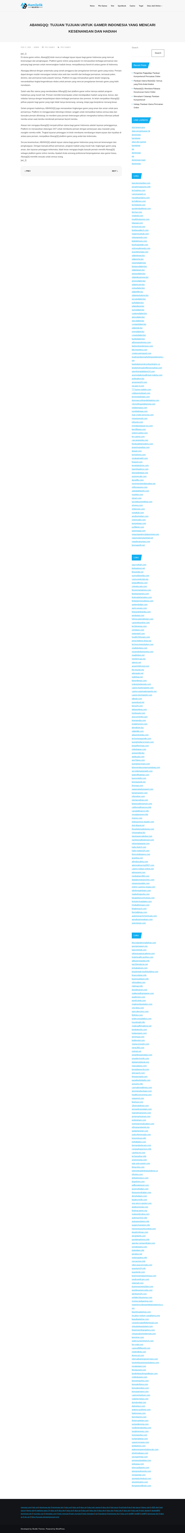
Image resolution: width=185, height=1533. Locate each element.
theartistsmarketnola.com (143, 829)
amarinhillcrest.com (140, 666)
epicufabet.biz (138, 321)
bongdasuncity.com (140, 1069)
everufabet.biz (138, 332)
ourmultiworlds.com (140, 576)
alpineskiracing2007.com (143, 865)
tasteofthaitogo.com (140, 775)
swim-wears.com (139, 608)
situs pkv (105, 1507)
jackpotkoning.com (140, 1424)
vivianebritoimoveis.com (142, 652)
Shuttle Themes (38, 1529)
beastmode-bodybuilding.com (145, 972)
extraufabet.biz (138, 288)
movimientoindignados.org (143, 484)
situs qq (68, 1507)
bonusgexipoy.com (140, 1391)
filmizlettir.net (137, 572)
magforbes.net (138, 655)
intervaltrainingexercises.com (145, 1359)
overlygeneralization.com (143, 1124)
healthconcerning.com (142, 1095)
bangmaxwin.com (139, 793)
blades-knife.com (139, 1200)
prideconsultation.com (141, 1019)
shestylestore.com (140, 1482)
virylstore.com (138, 630)
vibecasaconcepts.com (142, 1265)
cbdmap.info (137, 986)
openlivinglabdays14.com (143, 371)
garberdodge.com (139, 604)
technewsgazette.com (141, 738)
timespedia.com (139, 720)
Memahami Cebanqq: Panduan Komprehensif (146, 98)
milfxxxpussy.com (139, 487)
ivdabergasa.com (139, 408)
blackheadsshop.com (141, 1312)
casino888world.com (141, 1348)
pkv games (66, 47)
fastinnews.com (139, 1413)
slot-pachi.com (138, 1073)
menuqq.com (26, 1507)
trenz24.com (137, 706)
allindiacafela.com (140, 862)
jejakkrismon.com (139, 724)
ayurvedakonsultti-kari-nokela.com (147, 375)
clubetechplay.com (140, 1399)
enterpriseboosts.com (141, 684)
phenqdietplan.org (140, 473)
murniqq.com (38, 1514)
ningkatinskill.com (140, 458)
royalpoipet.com (139, 1366)
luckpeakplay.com (140, 1439)
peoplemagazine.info (141, 187)
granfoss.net (137, 858)
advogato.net (137, 673)
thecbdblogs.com (139, 912)
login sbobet (145, 1510)
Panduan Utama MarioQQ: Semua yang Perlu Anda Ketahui (148, 82)
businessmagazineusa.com (144, 1276)
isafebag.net (137, 677)
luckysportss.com (139, 1435)
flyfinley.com (137, 1015)
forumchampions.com (141, 590)
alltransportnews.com (141, 342)
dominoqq (136, 135)
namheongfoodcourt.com (143, 840)
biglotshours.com (139, 241)
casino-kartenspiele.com (143, 688)
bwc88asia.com (139, 429)
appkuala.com (138, 757)
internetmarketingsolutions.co (145, 1171)
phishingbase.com (140, 1453)
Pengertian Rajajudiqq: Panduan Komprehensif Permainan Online (147, 74)
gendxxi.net (137, 1254)
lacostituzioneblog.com (142, 502)
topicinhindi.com (139, 950)
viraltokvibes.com (139, 648)
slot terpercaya (138, 127)
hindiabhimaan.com (140, 905)
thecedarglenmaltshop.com (144, 943)
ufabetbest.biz (138, 306)
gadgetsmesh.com (140, 1131)
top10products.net (140, 964)
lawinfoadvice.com (140, 469)
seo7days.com (138, 760)
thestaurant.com (139, 1370)
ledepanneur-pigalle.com (143, 822)
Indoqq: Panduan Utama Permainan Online (148, 106)
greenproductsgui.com (142, 1091)
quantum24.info (139, 1268)
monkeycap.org (138, 659)
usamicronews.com (140, 1442)
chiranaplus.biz (138, 832)
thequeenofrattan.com (141, 1192)
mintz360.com (138, 1048)
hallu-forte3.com (139, 847)
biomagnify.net (138, 545)
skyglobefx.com (139, 1236)
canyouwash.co (139, 194)
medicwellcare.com (140, 1279)
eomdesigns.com (139, 1247)
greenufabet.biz (139, 281)
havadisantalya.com (141, 198)
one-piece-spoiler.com (142, 1203)
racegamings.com (140, 1457)
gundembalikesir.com (141, 208)
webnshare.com (139, 1120)
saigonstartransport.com (142, 789)
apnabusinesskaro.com (142, 919)
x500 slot (154, 1507)
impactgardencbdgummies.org (145, 534)
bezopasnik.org (138, 782)
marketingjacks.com (141, 894)
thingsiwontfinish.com (141, 1486)
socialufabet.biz (139, 299)
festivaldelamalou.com (142, 597)
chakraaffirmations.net (141, 1026)
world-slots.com (139, 1000)
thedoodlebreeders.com (142, 444)
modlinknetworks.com (141, 1428)
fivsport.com (137, 462)
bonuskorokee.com (140, 1388)
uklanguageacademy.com (143, 953)
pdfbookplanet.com (140, 1185)
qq (133, 149)
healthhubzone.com (140, 219)
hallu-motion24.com (140, 851)
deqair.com (137, 451)
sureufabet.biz (138, 310)
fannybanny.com (139, 1417)
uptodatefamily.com (140, 491)
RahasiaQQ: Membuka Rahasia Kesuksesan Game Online (147, 90)
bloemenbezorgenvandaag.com (146, 767)
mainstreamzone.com (141, 1113)
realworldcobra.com (140, 1214)
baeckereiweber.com (141, 183)
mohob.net (136, 1051)
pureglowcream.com (141, 764)
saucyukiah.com (139, 565)
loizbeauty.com (138, 713)
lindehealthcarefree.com (142, 957)
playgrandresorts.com (141, 1471)
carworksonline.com (141, 623)
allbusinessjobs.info (141, 961)
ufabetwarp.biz (138, 255)
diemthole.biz (138, 728)
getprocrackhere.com (141, 1410)
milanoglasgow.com (141, 843)
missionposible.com (141, 883)
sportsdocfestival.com (141, 1478)
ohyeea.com (137, 505)
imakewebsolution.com (142, 1004)
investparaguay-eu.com (142, 426)
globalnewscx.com (140, 1178)
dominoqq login (139, 160)
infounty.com (137, 422)
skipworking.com (139, 709)
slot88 (130, 1514)
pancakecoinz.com (140, 1011)
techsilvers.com (139, 455)
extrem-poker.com (140, 433)
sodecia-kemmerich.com (143, 1341)
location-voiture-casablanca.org (146, 1316)
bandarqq (136, 138)
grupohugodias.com (141, 447)
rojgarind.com (138, 1098)
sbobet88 (155, 1510)
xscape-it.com (138, 386)
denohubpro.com (139, 1196)
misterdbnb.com (139, 1352)
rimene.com (137, 818)
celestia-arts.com (139, 586)
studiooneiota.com (140, 1207)
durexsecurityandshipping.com (145, 400)
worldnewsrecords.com (142, 1290)
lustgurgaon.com (139, 1033)
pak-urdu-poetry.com (141, 1163)
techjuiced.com (138, 227)
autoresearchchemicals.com (144, 916)
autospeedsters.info (140, 1221)
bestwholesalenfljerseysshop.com (147, 368)
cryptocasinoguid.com (141, 353)
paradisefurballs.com (141, 1080)
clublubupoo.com (139, 1377)
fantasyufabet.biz (139, 266)
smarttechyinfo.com (140, 1058)
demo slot (146, 1507)
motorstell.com (138, 633)
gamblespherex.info (140, 1239)
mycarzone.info (138, 1261)
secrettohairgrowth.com (142, 771)
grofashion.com (138, 1446)
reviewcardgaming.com (142, 1301)
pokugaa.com (138, 1464)
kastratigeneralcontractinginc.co (146, 364)
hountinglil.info (138, 1022)
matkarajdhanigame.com (143, 993)
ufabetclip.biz (138, 259)
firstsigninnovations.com (142, 601)
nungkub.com (138, 513)
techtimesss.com (139, 626)
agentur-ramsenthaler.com (143, 1243)
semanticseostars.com (142, 1109)
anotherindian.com (140, 516)
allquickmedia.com (140, 735)
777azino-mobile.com (141, 389)
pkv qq (35, 1507)
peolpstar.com (138, 615)
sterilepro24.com (139, 1294)
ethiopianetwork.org (140, 1127)
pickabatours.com (139, 968)
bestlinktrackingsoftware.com (145, 1373)
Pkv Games (50, 47)
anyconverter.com (139, 717)
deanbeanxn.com (139, 990)
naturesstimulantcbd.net (142, 538)
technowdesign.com (141, 397)
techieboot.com (138, 205)
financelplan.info (139, 975)
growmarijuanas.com (141, 1116)
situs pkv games (139, 142)
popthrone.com (138, 997)
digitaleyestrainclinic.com (143, 880)
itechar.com (137, 212)
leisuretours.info (139, 1138)
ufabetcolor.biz (138, 284)
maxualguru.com (139, 1066)
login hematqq (88, 1514)
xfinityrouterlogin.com (141, 890)
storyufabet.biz (138, 317)
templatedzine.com (140, 465)
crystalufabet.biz (139, 324)
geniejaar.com (138, 1037)
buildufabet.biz (138, 339)
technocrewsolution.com (142, 644)
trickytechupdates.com (142, 901)
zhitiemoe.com (138, 509)
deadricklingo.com (140, 1232)
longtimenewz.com (140, 1431)
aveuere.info (137, 1084)
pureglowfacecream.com (143, 742)
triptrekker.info (138, 1250)
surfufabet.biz (138, 303)
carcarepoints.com (140, 440)
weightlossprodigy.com (142, 1055)
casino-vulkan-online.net (143, 869)
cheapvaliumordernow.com (144, 1334)
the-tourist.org (138, 670)
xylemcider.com (139, 520)
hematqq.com (50, 1514)
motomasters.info (139, 1258)
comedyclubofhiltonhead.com (145, 1323)
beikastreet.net (138, 568)
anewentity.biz (138, 753)
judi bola (123, 1507)
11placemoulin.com (140, 1044)
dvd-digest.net (138, 825)
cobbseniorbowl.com (141, 393)
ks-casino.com (138, 436)
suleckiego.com (139, 923)
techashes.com (138, 190)
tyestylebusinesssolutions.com (145, 1363)
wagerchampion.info (141, 1225)
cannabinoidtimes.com (142, 1087)
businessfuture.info (140, 979)
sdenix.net (136, 662)
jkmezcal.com (138, 1355)
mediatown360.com (140, 876)
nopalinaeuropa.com (141, 541)
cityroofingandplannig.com (143, 404)
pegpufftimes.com (139, 583)
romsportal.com (138, 1475)
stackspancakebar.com (142, 836)
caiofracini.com (138, 1153)
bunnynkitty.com (139, 778)
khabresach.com (139, 909)
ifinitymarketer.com (140, 1420)
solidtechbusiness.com (142, 1297)
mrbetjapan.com (139, 749)
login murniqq (75, 1514)
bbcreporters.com (139, 350)
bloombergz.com (139, 681)
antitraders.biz (138, 379)
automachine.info (139, 1218)
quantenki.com (138, 1272)
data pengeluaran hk (141, 131)
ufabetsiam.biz (138, 270)
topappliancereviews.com (143, 898)
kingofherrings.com (140, 746)
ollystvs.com (137, 1174)
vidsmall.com (137, 1283)
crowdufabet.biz (139, 335)
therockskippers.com (141, 854)
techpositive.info (139, 1156)
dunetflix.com (138, 480)
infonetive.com (138, 796)
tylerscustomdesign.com (142, 619)
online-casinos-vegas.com (143, 887)
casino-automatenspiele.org (144, 691)
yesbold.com (137, 216)
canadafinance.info (140, 811)
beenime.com (138, 1337)
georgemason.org (139, 946)
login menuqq (63, 1514)
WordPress (60, 1529)
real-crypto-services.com (143, 415)
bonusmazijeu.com (140, 1381)
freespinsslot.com (139, 1077)
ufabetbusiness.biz (140, 277)
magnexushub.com (140, 234)
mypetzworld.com (139, 418)
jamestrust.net (138, 702)
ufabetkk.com (138, 731)
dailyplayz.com (138, 1406)
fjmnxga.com (137, 785)
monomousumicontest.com (144, 1229)
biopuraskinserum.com (142, 804)
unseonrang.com (139, 1160)
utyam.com (136, 498)
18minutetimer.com (140, 1106)
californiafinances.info (141, 807)
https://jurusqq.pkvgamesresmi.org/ (45, 1517)
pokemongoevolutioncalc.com (145, 1449)
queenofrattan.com (140, 1189)
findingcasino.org (139, 1211)
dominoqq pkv (45, 1507)
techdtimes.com (139, 201)
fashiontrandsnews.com (142, 346)
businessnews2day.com (142, 1286)
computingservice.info (141, 1149)
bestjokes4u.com (139, 1029)
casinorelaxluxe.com (141, 1395)
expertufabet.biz (139, 263)
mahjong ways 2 (42, 1510)
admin (36, 47)
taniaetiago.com (139, 523)
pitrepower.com (138, 872)
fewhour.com (137, 1102)
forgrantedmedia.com (141, 612)
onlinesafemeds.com (141, 248)
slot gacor (115, 1507)
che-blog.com (138, 1008)
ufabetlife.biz (137, 292)
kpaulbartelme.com (140, 1319)
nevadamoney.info (140, 814)
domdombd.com (139, 1402)
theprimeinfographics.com (143, 1330)
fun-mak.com (137, 1344)
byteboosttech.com (140, 230)
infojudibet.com (138, 982)
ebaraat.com (137, 223)
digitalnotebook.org (140, 1062)
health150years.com (141, 637)
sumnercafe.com (139, 476)
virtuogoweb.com (139, 237)
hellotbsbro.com (139, 1142)
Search (135, 48)
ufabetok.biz (137, 328)
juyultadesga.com (139, 411)
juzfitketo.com (138, 527)
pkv (129, 1507)
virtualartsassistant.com (142, 1326)
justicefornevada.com (141, 1134)
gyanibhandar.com (140, 252)
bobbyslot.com (138, 1040)
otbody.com (137, 699)
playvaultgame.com (140, 1467)
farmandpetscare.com (141, 1145)
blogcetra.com (138, 1167)
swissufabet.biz (138, 274)
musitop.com (137, 494)
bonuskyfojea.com (140, 1384)
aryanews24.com (139, 382)
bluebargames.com (140, 594)
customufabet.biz (139, 313)
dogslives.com (138, 1181)
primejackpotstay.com (141, 1460)
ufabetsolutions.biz (140, 295)
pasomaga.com (138, 531)
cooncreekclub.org (140, 579)
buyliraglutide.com (140, 245)
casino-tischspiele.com (142, 695)
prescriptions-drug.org (141, 641)
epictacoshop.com (140, 800)
